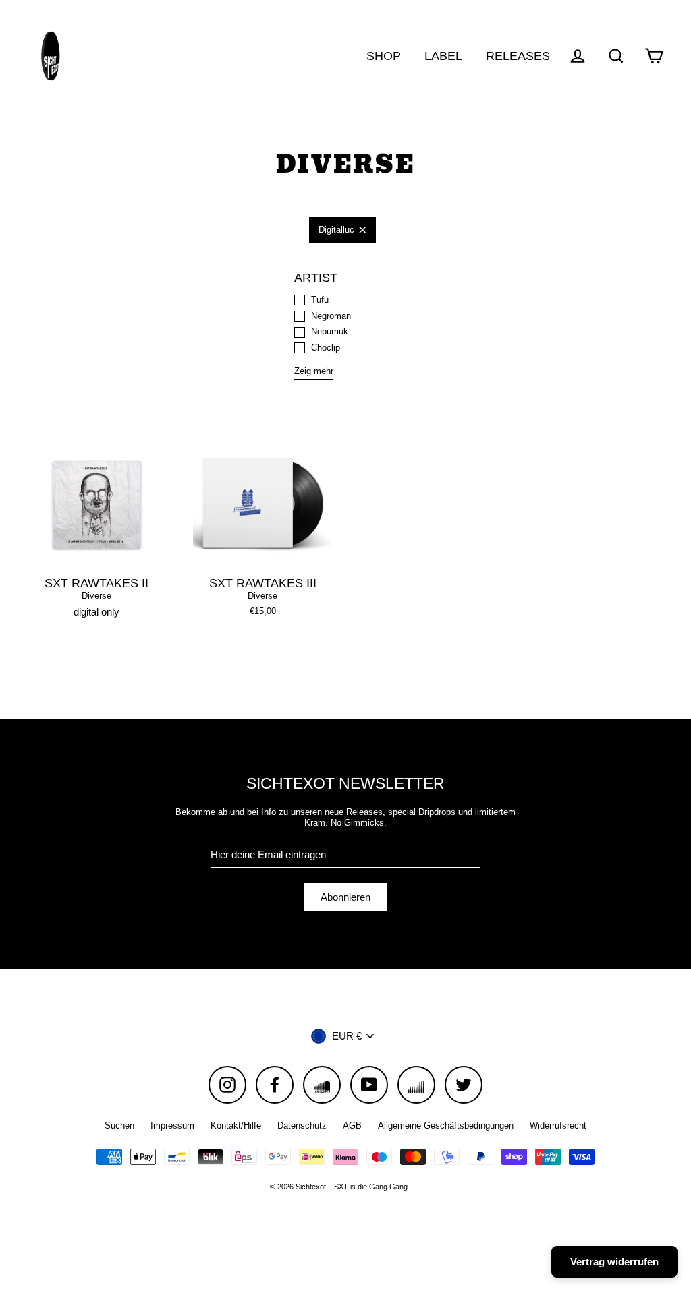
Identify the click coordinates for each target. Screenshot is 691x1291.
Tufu (320, 300)
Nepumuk (329, 331)
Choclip (325, 347)
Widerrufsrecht (558, 1125)
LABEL (443, 56)
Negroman (331, 316)
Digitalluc (336, 229)
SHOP (383, 56)
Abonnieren (345, 897)
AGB (352, 1125)
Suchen (119, 1125)
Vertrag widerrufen (614, 1261)
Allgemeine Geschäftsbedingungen (446, 1125)
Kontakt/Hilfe (236, 1125)
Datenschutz (302, 1125)
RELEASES (518, 56)
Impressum (172, 1125)
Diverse (96, 596)
